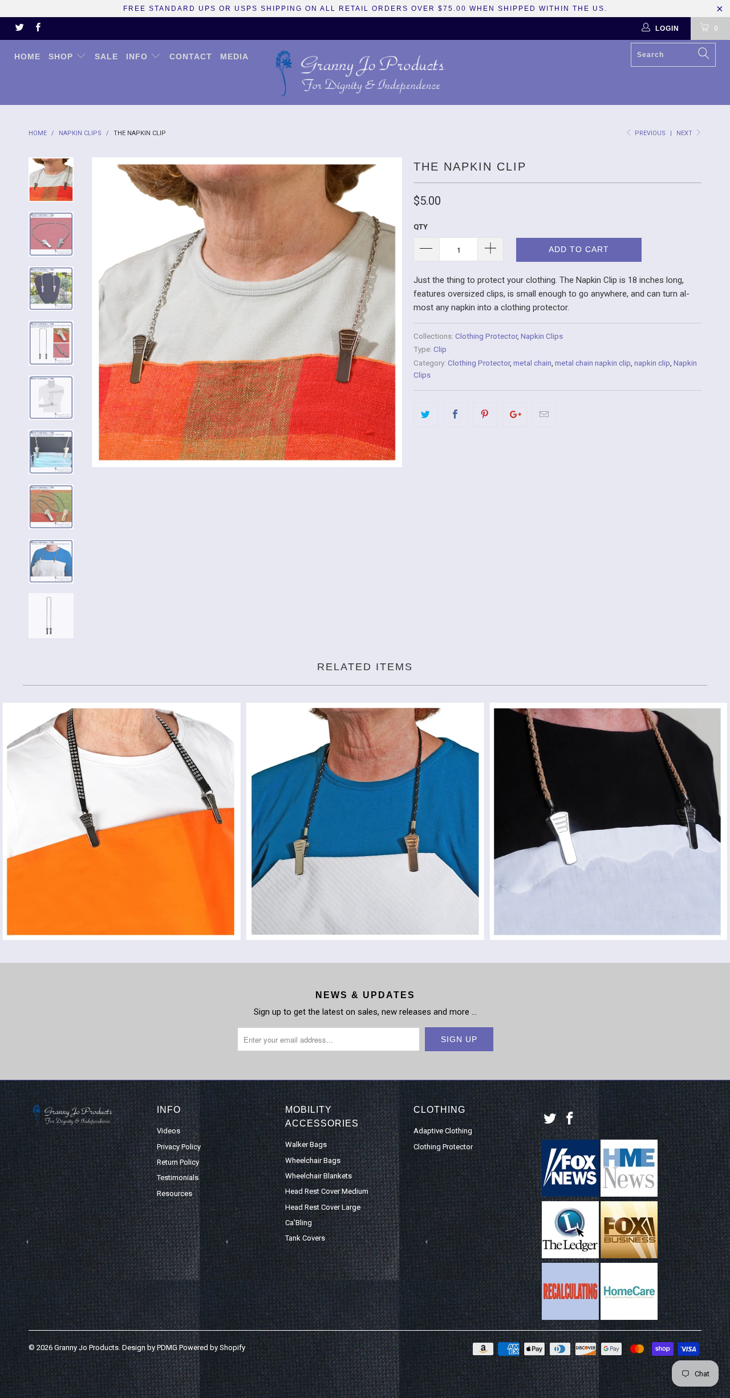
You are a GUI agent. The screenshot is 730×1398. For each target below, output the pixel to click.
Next (685, 133)
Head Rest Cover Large (322, 1207)
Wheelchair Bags (312, 1160)
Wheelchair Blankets (318, 1176)
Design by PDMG (149, 1347)
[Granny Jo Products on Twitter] (19, 29)
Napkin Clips (542, 336)
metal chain (532, 362)
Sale (106, 56)
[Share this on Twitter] (425, 414)
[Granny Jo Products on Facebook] (37, 29)
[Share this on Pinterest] (485, 414)
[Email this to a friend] (544, 414)
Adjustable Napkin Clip (365, 822)
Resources (174, 1193)
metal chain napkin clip (593, 362)
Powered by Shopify (212, 1347)
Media (234, 56)
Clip (440, 349)
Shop (62, 56)
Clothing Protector (486, 336)
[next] (385, 312)
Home (27, 56)
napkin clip (652, 362)
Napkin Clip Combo (122, 822)
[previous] (108, 312)
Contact (190, 56)
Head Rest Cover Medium (326, 1191)
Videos (168, 1130)
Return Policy (178, 1162)
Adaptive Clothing (442, 1130)
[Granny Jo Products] (365, 72)
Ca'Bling (298, 1222)
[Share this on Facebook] (455, 414)
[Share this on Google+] (514, 414)
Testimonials (177, 1177)
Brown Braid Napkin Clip (608, 822)
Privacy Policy (179, 1146)
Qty (420, 226)
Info (138, 56)
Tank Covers (305, 1238)
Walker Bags (306, 1144)
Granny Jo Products (86, 1347)
